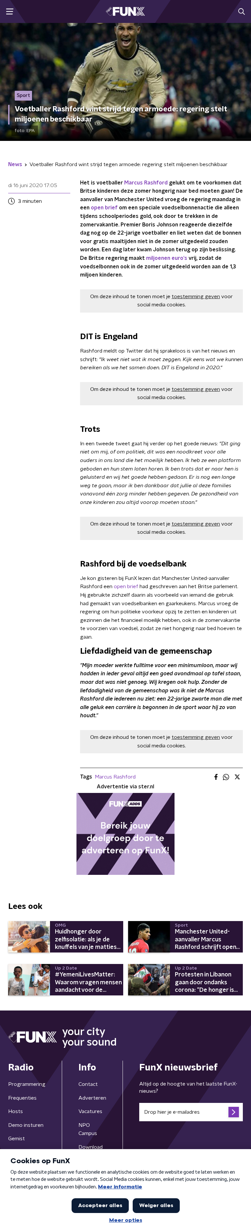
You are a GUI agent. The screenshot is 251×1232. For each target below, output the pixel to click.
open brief (104, 207)
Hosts (15, 1111)
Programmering (26, 1084)
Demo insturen (25, 1125)
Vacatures (90, 1111)
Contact (88, 1084)
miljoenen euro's (166, 258)
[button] (9, 12)
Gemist (16, 1138)
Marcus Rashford (146, 182)
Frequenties (22, 1098)
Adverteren (92, 1098)
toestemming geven (196, 296)
